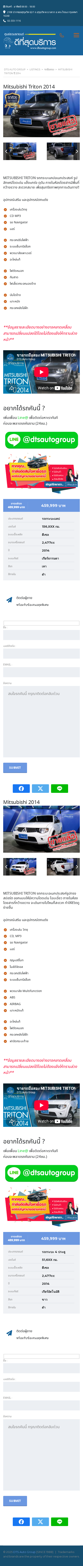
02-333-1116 (14, 20)
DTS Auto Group (24, 1552)
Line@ (23, 418)
